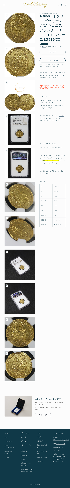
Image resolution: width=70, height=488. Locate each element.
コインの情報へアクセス (42, 452)
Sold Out (7, 457)
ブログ (39, 437)
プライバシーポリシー (26, 446)
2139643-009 (57, 220)
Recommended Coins (9, 452)
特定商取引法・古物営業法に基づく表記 (27, 470)
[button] (4, 5)
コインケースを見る (43, 415)
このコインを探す (52, 60)
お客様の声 (40, 441)
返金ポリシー (25, 451)
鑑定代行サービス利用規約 (26, 464)
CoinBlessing (37, 484)
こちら (61, 116)
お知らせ (23, 437)
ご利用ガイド (41, 461)
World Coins (8, 441)
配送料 (44, 46)
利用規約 (23, 459)
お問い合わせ (25, 441)
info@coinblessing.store (61, 440)
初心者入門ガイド (42, 457)
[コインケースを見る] (18, 406)
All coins (7, 437)
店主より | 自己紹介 (42, 446)
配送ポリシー (25, 455)
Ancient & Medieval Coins (9, 446)
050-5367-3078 (60, 444)
